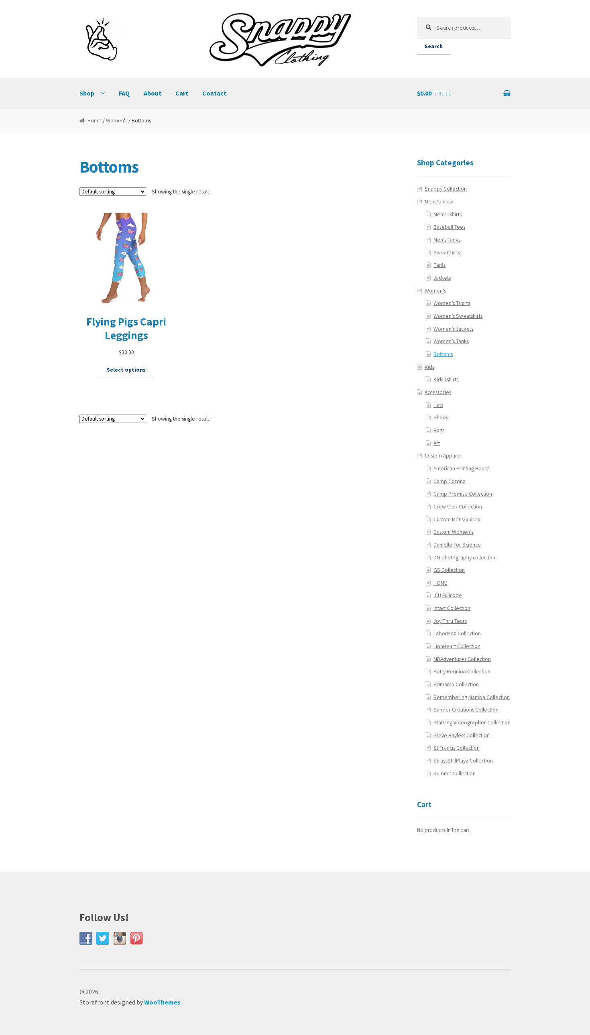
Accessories (438, 392)
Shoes (440, 417)
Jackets (442, 278)
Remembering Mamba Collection (471, 697)
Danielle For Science (457, 544)
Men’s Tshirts (447, 214)
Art (436, 443)
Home (94, 120)
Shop (86, 93)
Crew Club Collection (457, 506)
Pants (439, 265)
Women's (116, 120)
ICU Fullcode (447, 595)
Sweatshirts (446, 252)
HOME (440, 583)
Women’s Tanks (451, 341)
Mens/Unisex (439, 201)
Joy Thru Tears (450, 621)
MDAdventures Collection (462, 659)
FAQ (124, 93)
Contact (214, 93)
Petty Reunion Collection (461, 671)
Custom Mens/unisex (456, 519)
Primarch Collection (456, 684)
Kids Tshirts (445, 379)
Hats (438, 405)
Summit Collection (454, 773)
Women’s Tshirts (451, 303)
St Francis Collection (456, 747)
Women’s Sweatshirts (457, 316)
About (152, 93)
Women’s (435, 290)
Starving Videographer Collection (472, 722)
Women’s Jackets (453, 328)
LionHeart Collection (456, 646)
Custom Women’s (453, 532)
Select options (126, 369)
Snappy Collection (446, 188)
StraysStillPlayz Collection (463, 760)
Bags (438, 430)
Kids (429, 367)
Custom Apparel (443, 455)
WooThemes (162, 1002)
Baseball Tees (449, 227)
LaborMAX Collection (457, 633)
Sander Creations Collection (465, 709)
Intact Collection (451, 608)
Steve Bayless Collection (461, 735)
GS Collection (449, 570)
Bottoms (443, 354)
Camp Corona (449, 481)
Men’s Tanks (446, 239)
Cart (181, 93)
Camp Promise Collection (462, 493)
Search (434, 46)
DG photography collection (464, 557)
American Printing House (461, 468)
